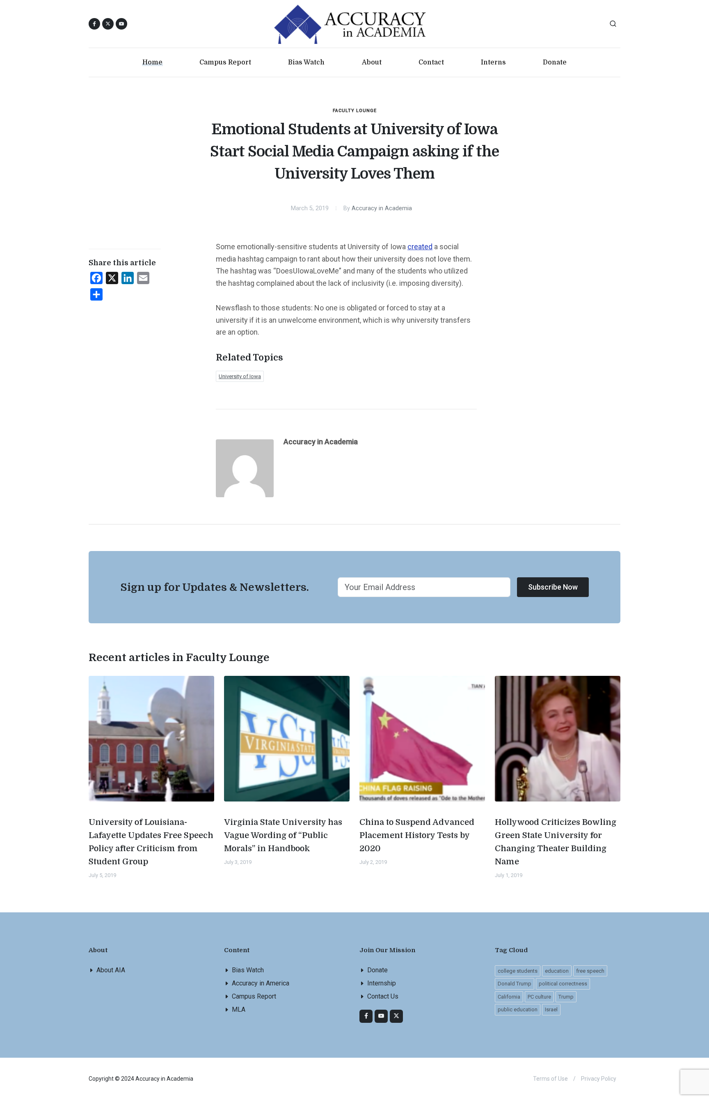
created (419, 246)
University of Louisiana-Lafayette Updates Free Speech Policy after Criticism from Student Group (151, 842)
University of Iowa (240, 376)
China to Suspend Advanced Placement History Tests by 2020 (416, 835)
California (509, 997)
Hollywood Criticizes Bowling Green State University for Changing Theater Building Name (555, 842)
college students (517, 971)
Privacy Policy (598, 1078)
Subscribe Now (553, 587)
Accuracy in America (260, 983)
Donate (377, 970)
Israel (551, 1009)
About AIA (110, 970)
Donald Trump (514, 984)
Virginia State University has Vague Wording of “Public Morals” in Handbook (283, 835)
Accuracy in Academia (382, 208)
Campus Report (254, 996)
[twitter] (396, 1016)
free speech (590, 971)
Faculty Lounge (355, 110)
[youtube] (121, 24)
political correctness (563, 984)
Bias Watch (248, 970)
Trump (566, 997)
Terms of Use (550, 1078)
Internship (381, 983)
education (557, 971)
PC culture (539, 997)
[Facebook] (366, 1016)
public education (517, 1009)
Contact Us (382, 996)
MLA (238, 1009)
